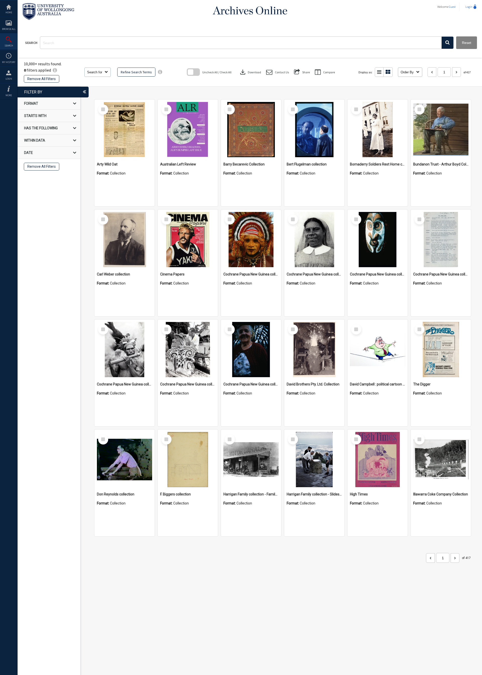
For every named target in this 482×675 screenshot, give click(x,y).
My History (8, 62)
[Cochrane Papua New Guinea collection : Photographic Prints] (187, 349)
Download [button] (250, 72)
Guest (452, 7)
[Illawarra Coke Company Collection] (440, 459)
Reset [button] (466, 43)
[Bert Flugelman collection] (314, 129)
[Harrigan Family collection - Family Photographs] (251, 459)
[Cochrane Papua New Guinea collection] (251, 239)
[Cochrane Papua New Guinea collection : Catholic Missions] (314, 239)
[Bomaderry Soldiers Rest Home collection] (377, 129)
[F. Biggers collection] (187, 459)
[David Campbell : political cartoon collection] (377, 349)
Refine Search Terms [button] (136, 72)
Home (9, 12)
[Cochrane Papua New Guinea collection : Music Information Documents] (440, 239)
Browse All (9, 29)
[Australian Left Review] (187, 129)
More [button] (9, 95)
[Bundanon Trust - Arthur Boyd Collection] (440, 129)
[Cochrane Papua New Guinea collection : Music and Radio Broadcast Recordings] (124, 349)
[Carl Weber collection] (124, 239)
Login (9, 78)
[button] (447, 43)
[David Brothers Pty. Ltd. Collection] (314, 349)
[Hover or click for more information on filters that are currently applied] (55, 70)
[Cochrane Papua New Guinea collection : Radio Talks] (251, 349)
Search (9, 45)
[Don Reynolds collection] (124, 459)
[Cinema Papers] (187, 239)
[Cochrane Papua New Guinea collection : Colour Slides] (377, 239)
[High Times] (377, 459)
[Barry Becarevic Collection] (251, 129)
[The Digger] (440, 349)
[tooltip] (160, 72)
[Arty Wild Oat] (124, 129)
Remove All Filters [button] (41, 79)
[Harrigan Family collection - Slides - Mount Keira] (314, 459)
